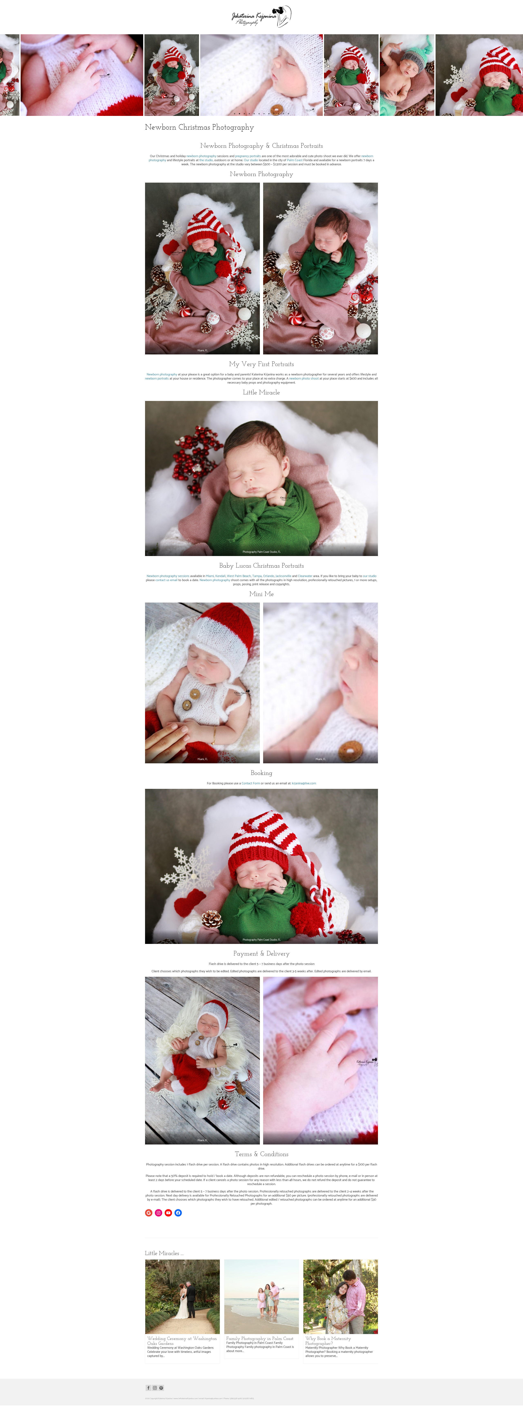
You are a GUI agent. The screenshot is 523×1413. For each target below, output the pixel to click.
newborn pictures (273, 1226)
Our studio (251, 160)
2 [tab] (239, 114)
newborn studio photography (333, 1226)
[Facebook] (148, 1388)
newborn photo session (160, 1226)
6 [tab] (259, 114)
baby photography (154, 1222)
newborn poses (302, 1226)
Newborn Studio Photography (213, 135)
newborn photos (240, 1226)
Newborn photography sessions (168, 576)
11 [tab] (284, 114)
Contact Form (251, 783)
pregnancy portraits (247, 156)
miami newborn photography (330, 1222)
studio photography (153, 1230)
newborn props (315, 1226)
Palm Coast (295, 160)
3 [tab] (244, 114)
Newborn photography (162, 374)
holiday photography (255, 1222)
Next (517, 75)
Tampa (257, 576)
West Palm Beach (239, 576)
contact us (162, 580)
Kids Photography (166, 135)
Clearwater (305, 576)
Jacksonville (283, 576)
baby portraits (180, 1222)
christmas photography (196, 1222)
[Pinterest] (161, 1388)
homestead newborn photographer (279, 1222)
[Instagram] (155, 1388)
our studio (370, 576)
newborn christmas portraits (354, 1222)
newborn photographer (179, 1226)
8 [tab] (269, 114)
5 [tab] (254, 114)
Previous (5, 75)
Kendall (220, 576)
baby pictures (168, 1222)
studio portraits (168, 1230)
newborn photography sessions (220, 1226)
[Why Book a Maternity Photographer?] (340, 1297)
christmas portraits (213, 1222)
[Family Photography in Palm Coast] (261, 1297)
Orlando (268, 576)
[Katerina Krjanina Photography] (261, 16)
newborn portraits (157, 378)
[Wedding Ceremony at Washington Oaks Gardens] (182, 1297)
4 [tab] (249, 114)
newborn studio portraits (355, 1226)
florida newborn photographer (234, 1222)
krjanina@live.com (304, 783)
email (174, 580)
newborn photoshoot (256, 1226)
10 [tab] (279, 114)
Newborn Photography (187, 135)
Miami (210, 576)
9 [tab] (274, 114)
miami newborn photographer (306, 1222)
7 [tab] (264, 114)
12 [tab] (288, 114)
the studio (206, 160)
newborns (370, 1226)
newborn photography (201, 156)
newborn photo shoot (304, 378)
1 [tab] (234, 114)
